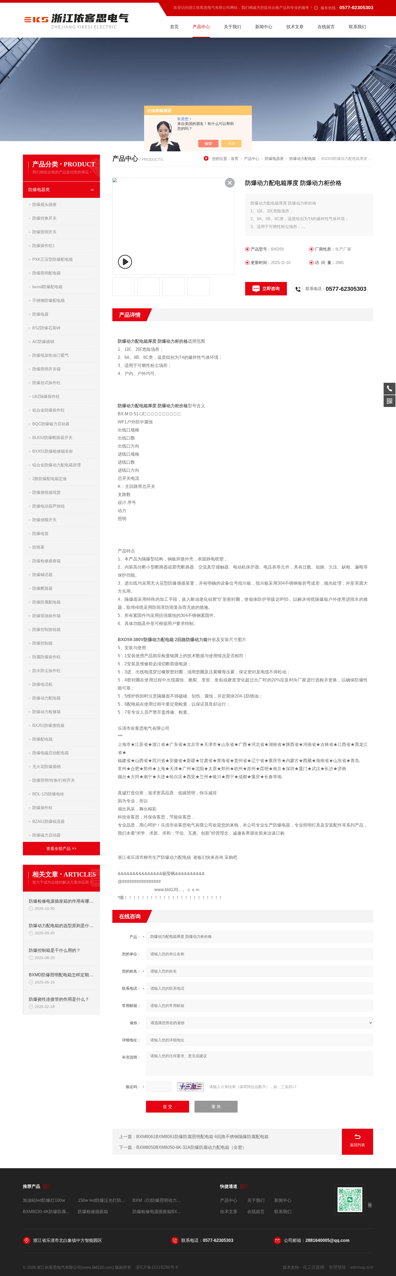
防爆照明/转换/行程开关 (53, 780)
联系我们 (357, 26)
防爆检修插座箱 (46, 561)
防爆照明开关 (44, 232)
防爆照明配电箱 (46, 273)
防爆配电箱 (42, 739)
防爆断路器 (42, 588)
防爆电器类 (39, 189)
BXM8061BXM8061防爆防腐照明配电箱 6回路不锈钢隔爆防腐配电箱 (202, 1136)
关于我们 (232, 26)
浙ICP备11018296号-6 (157, 1267)
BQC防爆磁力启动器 (51, 423)
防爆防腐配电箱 (46, 602)
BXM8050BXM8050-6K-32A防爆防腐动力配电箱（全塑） (191, 1147)
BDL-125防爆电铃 (48, 794)
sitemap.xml (361, 1267)
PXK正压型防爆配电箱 (52, 259)
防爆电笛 (40, 533)
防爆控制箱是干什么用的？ (55, 950)
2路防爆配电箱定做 (49, 478)
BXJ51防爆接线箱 (48, 725)
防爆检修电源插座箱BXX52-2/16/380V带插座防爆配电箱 (158, 1211)
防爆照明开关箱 (46, 369)
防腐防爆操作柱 (46, 657)
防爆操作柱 (42, 807)
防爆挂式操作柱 (46, 382)
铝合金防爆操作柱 (48, 410)
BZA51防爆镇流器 (48, 821)
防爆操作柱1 (43, 245)
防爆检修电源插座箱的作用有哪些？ (62, 901)
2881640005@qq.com (327, 1240)
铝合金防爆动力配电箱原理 (56, 465)
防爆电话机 (42, 684)
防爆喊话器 (42, 574)
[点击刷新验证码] (190, 1086)
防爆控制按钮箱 (46, 629)
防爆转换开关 (44, 218)
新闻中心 (263, 26)
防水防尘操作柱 (46, 670)
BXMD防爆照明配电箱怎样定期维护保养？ (62, 975)
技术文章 (295, 26)
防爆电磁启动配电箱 (50, 752)
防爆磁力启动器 (46, 835)
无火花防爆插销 (46, 766)
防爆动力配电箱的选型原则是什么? (62, 925)
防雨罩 (38, 547)
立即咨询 (271, 288)
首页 (174, 26)
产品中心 (201, 26)
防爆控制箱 (42, 643)
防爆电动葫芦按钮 (48, 506)
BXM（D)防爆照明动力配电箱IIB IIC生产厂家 (158, 1200)
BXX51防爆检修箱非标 (52, 451)
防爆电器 (40, 314)
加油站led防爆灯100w (44, 1200)
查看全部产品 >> (61, 848)
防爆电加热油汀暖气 (50, 355)
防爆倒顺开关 (44, 519)
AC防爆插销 (43, 341)
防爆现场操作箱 (46, 615)
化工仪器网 (313, 1267)
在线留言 (326, 26)
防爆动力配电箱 (46, 698)
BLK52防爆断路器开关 (52, 437)
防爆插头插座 (44, 204)
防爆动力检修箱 (46, 711)
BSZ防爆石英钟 (46, 328)
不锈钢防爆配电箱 (48, 300)
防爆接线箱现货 (46, 492)
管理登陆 (337, 1267)
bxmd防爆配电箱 (47, 286)
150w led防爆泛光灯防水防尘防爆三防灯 (103, 1200)
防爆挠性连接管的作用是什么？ (59, 999)
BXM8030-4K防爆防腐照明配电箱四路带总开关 (48, 1211)
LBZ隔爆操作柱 (46, 396)
